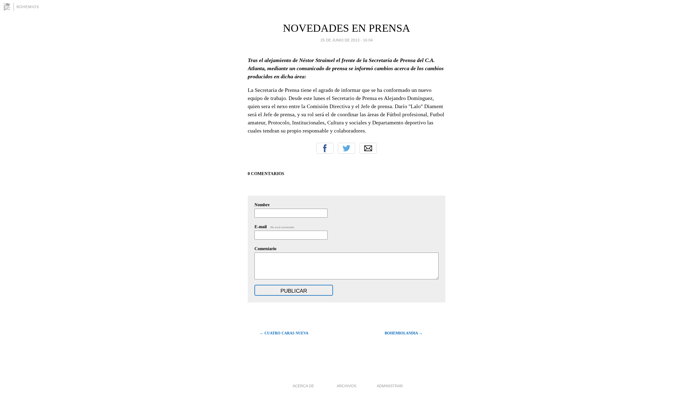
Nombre (262, 204)
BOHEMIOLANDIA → (404, 333)
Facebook (325, 148)
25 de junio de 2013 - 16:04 (347, 40)
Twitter (346, 148)
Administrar (390, 386)
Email (368, 148)
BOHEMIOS (28, 7)
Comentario (265, 248)
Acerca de (303, 386)
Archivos (346, 386)
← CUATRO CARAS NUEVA (284, 333)
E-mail (274, 226)
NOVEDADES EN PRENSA (346, 28)
